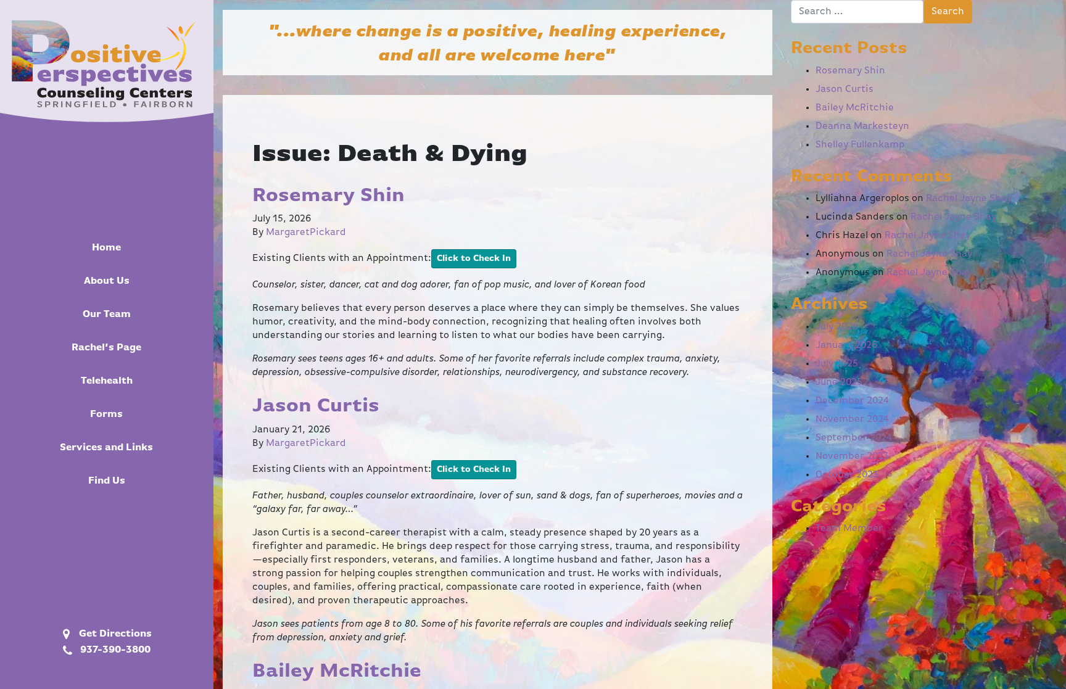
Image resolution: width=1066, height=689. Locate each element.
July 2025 (837, 364)
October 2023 (847, 475)
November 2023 (852, 456)
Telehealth (107, 381)
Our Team (107, 315)
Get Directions (113, 634)
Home (106, 248)
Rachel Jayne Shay (969, 199)
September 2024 (854, 438)
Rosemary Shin (328, 195)
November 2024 (852, 419)
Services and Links (106, 448)
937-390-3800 (113, 650)
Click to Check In (474, 258)
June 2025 (839, 382)
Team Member (849, 529)
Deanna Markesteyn (862, 126)
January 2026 (847, 345)
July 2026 (837, 327)
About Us (107, 281)
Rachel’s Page (106, 348)
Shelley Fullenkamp (860, 145)
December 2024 (852, 401)
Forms (106, 414)
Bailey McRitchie (336, 671)
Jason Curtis (315, 406)
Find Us (106, 481)
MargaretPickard (306, 232)
